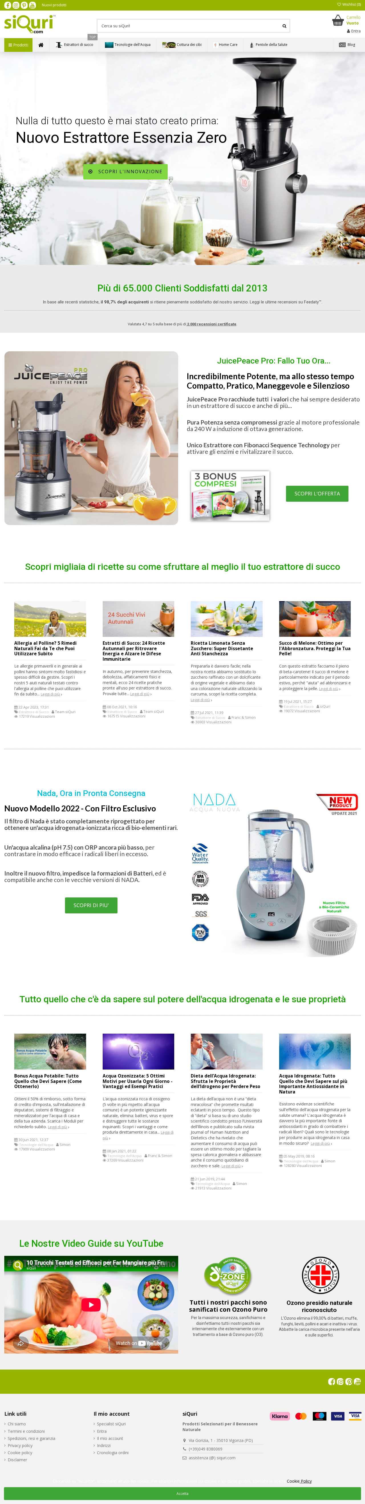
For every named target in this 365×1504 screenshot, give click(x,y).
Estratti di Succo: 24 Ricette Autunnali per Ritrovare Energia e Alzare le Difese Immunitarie (134, 651)
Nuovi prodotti (54, 4)
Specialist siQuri (111, 1424)
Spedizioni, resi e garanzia (31, 1438)
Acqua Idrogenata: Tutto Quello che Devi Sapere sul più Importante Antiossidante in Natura (313, 1084)
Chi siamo (17, 1424)
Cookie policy (20, 1452)
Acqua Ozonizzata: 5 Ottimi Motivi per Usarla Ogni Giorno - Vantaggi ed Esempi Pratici (138, 1081)
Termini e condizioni (26, 1431)
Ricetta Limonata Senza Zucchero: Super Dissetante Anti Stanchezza (222, 648)
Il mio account (110, 1438)
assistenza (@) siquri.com (212, 1457)
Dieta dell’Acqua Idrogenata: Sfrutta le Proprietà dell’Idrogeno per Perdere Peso (225, 1081)
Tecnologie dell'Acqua (36, 1144)
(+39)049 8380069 (205, 1449)
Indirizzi (104, 1445)
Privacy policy (20, 1445)
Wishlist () (351, 4)
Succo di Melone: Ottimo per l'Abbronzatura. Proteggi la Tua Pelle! (315, 648)
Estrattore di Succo (34, 712)
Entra (102, 1431)
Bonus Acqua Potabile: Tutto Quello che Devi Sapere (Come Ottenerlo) (48, 1081)
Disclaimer (17, 1459)
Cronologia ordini (113, 1452)
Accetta (182, 1493)
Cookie (299, 1481)
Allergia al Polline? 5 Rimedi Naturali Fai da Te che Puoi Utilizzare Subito (45, 648)
